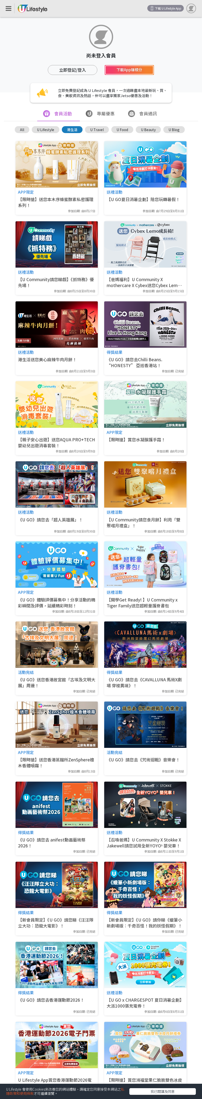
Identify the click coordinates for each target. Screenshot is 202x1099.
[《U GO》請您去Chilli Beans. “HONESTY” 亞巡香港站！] (145, 324)
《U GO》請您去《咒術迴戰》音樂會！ (143, 760)
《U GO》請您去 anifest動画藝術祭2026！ (51, 843)
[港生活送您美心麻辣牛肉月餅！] (57, 324)
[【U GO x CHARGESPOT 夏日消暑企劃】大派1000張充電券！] (145, 965)
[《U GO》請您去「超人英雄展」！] (57, 484)
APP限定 (26, 192)
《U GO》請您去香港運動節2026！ (51, 1000)
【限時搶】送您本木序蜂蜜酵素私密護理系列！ (55, 202)
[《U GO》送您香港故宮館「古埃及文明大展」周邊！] (57, 644)
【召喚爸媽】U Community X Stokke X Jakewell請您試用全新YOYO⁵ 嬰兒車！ (144, 843)
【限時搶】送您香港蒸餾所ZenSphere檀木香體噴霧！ (56, 763)
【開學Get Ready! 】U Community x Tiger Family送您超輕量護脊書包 (142, 603)
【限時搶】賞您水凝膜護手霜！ (136, 440)
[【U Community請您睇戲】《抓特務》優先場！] (57, 244)
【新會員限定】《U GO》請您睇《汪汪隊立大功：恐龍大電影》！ (55, 923)
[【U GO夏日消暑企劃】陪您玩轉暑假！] (145, 164)
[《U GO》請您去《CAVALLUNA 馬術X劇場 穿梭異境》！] (145, 644)
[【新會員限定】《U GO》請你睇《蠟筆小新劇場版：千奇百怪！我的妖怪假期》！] (145, 885)
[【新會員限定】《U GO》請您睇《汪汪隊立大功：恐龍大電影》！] (57, 885)
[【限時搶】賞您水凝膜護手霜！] (145, 404)
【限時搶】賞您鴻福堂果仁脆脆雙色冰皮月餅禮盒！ (144, 1083)
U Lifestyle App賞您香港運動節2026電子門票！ (55, 1083)
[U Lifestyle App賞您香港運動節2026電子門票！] (57, 1045)
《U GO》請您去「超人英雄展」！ (50, 520)
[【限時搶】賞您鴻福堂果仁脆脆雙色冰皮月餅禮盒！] (145, 1045)
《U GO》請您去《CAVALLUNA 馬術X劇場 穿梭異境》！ (144, 682)
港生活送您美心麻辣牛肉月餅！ (47, 359)
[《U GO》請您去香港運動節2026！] (57, 965)
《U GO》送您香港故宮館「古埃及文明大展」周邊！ (56, 682)
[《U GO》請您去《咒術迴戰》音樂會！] (145, 725)
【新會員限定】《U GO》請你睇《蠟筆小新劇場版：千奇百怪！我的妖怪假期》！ (144, 923)
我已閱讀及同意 (163, 1091)
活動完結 (26, 672)
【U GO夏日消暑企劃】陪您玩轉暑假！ (143, 199)
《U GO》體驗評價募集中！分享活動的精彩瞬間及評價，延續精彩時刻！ (56, 603)
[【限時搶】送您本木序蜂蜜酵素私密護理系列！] (57, 164)
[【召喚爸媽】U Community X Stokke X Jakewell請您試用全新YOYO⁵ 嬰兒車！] (145, 805)
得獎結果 (114, 352)
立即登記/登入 (72, 70)
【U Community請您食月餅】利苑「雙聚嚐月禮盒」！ (143, 523)
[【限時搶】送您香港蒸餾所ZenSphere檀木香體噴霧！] (57, 725)
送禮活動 (114, 192)
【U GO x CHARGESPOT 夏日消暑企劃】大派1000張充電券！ (145, 1003)
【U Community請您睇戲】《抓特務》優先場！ (56, 282)
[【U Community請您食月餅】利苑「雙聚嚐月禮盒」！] (145, 484)
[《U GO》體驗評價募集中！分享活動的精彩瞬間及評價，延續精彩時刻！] (57, 564)
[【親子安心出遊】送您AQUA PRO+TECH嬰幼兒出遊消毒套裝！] (57, 404)
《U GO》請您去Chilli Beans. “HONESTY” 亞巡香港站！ (134, 362)
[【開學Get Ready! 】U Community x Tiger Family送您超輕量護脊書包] (145, 564)
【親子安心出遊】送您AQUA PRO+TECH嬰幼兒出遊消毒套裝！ (56, 442)
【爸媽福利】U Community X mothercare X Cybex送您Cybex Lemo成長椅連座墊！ (143, 282)
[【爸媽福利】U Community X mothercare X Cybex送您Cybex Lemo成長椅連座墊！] (145, 244)
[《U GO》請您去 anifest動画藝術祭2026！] (57, 805)
